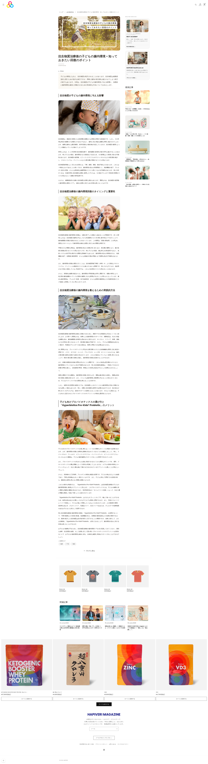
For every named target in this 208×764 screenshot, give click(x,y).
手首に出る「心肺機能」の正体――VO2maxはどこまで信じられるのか (137, 109)
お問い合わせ (112, 744)
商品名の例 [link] (62, 589)
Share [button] (62, 71)
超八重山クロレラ (57, 692)
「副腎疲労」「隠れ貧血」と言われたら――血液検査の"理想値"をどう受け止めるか (137, 160)
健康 (62, 544)
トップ (61, 12)
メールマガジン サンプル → (104, 738)
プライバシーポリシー (101, 744)
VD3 (157, 692)
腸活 (74, 544)
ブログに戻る (90, 551)
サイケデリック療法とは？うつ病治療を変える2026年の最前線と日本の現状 (70, 627)
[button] (3, 5)
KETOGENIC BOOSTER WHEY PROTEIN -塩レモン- (14, 692)
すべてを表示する (104, 704)
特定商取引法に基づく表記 (87, 744)
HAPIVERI (66, 760)
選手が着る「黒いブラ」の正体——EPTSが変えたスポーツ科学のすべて (92, 627)
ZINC (105, 692)
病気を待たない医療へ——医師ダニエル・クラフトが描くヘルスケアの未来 (115, 627)
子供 (68, 544)
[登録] (117, 729)
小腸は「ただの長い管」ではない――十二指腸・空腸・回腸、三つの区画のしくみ (136, 135)
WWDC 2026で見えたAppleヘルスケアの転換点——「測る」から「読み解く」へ (138, 627)
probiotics (70, 12)
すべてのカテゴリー (123, 744)
